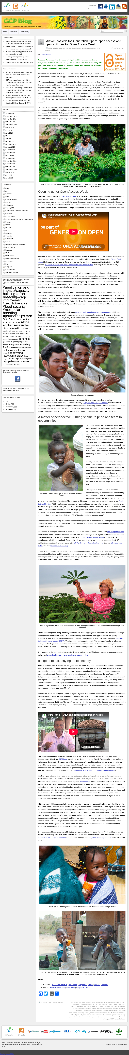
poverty (123, 1015)
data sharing (87, 1008)
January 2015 (10, 113)
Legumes (8, 250)
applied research (15, 325)
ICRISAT (24, 342)
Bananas (8, 194)
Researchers (9, 261)
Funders (8, 227)
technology (14, 358)
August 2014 (9, 127)
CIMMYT (72, 1006)
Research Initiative (59, 985)
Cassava (59, 48)
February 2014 (10, 144)
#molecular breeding (11, 311)
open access (87, 1015)
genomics (79, 1010)
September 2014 (11, 124)
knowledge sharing (83, 1013)
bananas (85, 1004)
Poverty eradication (12, 258)
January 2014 (10, 147)
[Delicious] (93, 1031)
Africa (50, 48)
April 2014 (8, 139)
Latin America (10, 247)
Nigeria (77, 1015)
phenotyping (15, 352)
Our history (24, 32)
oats (81, 1015)
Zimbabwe (122, 1019)
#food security (121, 1002)
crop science (7, 333)
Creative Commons (82, 1006)
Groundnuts (9, 239)
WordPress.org (11, 410)
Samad (8, 72)
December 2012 (11, 161)
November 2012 (11, 164)
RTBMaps (63, 759)
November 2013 (11, 153)
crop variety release (18, 333)
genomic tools (7, 342)
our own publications (115, 532)
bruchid (95, 1004)
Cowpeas (8, 213)
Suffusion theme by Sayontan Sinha (116, 1044)
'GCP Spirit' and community (17, 318)
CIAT (123, 1004)
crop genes (26, 331)
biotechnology (10, 328)
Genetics (8, 233)
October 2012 (10, 167)
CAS (99, 1004)
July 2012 (8, 175)
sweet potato (106, 1017)
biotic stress (22, 328)
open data (108, 1015)
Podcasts (104, 985)
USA (112, 1019)
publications (73, 1017)
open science (116, 1015)
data (123, 1006)
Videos (97, 985)
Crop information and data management (84, 48)
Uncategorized (10, 270)
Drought (8, 222)
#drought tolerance (110, 1002)
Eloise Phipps (46, 54)
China (119, 1004)
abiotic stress (11, 322)
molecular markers (13, 350)
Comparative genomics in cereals (16, 211)
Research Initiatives (14, 355)
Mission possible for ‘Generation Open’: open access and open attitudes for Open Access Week (83, 42)
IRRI (14, 347)
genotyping (17, 342)
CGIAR (115, 1004)
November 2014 (11, 119)
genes (99, 1008)
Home (5, 32)
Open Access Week (68, 196)
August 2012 (9, 172)
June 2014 (9, 133)
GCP (7, 80)
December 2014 (11, 116)
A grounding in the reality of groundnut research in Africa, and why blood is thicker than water (18, 82)
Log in (8, 401)
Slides (90, 985)
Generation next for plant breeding (52, 837)
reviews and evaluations (84, 1017)
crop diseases (92, 1006)
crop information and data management (110, 1006)
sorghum (98, 1017)
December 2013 (11, 150)
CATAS (110, 1004)
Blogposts (82, 985)
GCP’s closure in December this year (88, 543)
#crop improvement (98, 1002)
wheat (116, 1019)
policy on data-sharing (59, 546)
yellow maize (85, 782)
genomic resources (119, 1008)
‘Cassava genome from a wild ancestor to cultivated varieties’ (69, 265)
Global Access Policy (89, 1010)
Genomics (8, 236)
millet (72, 1015)
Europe (94, 1008)
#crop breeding (86, 1002)
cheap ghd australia (7, 1054)
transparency (114, 1017)
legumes (24, 347)
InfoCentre (73, 985)
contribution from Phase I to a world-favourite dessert (94, 770)
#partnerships (77, 1004)
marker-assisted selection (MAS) (104, 1013)
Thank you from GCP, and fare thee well (19, 62)
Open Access (9, 256)
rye (94, 1017)
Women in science (11, 272)
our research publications (94, 537)
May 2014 (8, 136)
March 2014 (9, 141)
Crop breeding (66, 48)
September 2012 (11, 169)
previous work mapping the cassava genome (93, 312)
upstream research (18, 361)
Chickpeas (9, 205)
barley (90, 1004)
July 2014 (8, 130)
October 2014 (10, 122)
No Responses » (119, 48)
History (7, 241)
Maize (7, 253)
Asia (54, 48)
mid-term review (120, 1013)
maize (92, 1013)
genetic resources (106, 1008)
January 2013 (10, 158)
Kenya (116, 1010)
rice (26, 356)
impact (5, 345)
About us (13, 32)
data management (77, 1008)
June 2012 (9, 178)
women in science (13, 364)
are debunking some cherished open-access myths (67, 655)
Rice (7, 264)
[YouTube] (33, 1032)
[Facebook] (18, 379)
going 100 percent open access (95, 403)
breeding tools (7, 331)
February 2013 (10, 155)
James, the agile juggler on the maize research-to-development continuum (19, 75)
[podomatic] (55, 1031)
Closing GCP (9, 208)
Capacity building (11, 199)
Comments (11, 407)
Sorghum (8, 267)
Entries (10, 404)
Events (7, 225)
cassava (104, 1004)
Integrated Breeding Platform (99, 837)
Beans (7, 197)
